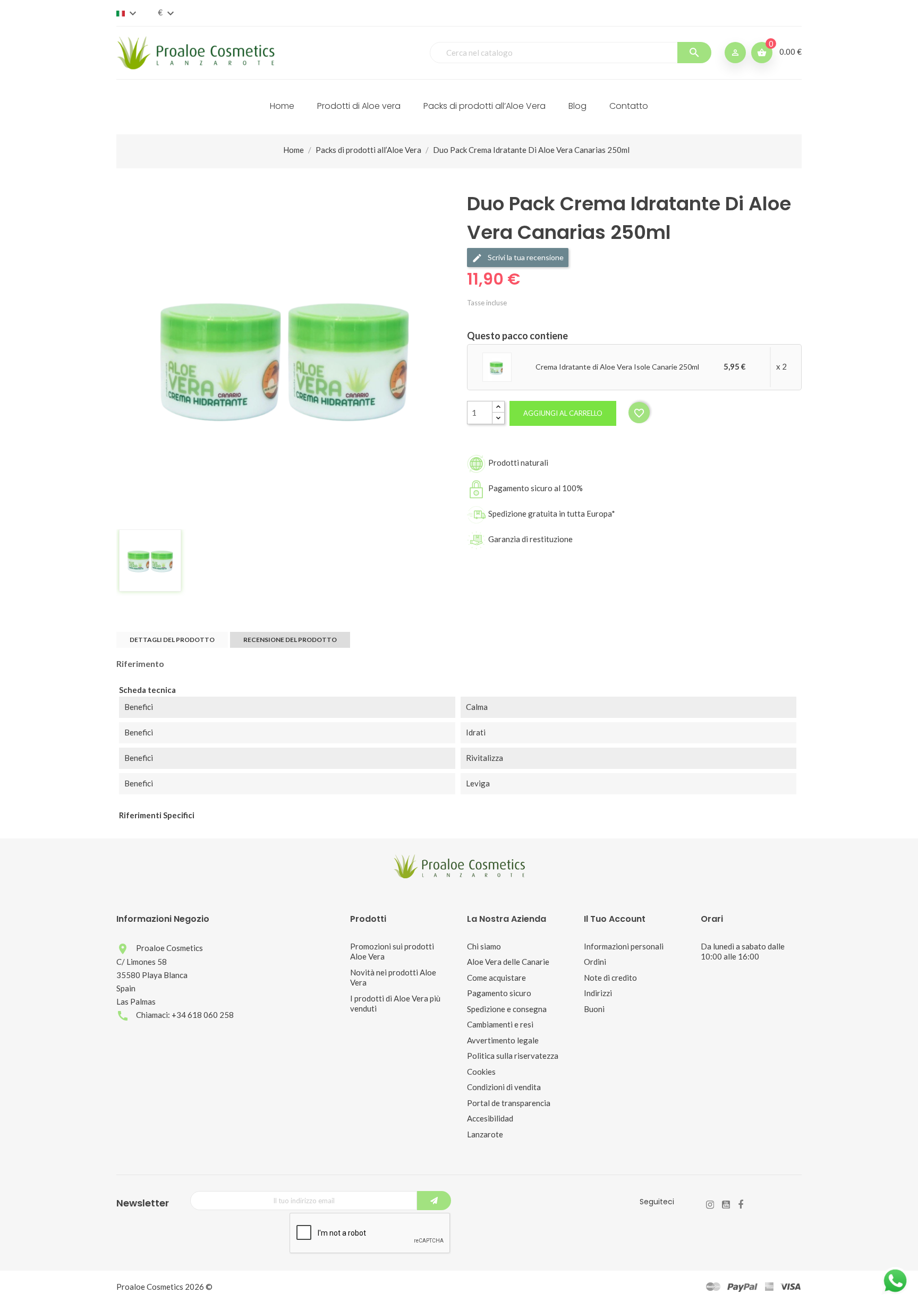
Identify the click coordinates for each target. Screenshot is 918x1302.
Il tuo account (614, 919)
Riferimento (140, 663)
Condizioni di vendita (504, 1087)
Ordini (595, 961)
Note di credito (610, 977)
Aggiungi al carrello (562, 413)
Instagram (710, 1204)
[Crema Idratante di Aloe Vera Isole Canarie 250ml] (497, 366)
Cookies (481, 1071)
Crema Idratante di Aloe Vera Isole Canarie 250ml (617, 366)
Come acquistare (496, 977)
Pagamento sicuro (499, 993)
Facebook (740, 1204)
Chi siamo (484, 946)
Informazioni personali (624, 946)
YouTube (726, 1204)
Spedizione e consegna (507, 1009)
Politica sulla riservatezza (512, 1055)
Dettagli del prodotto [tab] (172, 640)
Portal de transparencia (508, 1103)
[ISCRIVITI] (434, 1200)
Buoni (594, 1009)
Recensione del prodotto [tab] (290, 640)
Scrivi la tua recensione (525, 257)
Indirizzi (598, 993)
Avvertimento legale (503, 1040)
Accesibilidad (490, 1118)
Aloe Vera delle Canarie (508, 961)
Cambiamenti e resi (500, 1024)
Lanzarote (485, 1134)
